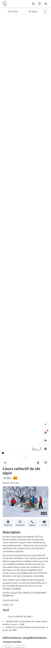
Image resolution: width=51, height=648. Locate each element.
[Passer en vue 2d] (45, 440)
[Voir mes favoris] (39, 3)
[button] (25, 11)
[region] (25, 233)
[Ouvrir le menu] (45, 3)
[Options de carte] (45, 433)
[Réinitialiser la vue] (45, 425)
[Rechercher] (33, 3)
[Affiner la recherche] (45, 11)
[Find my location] (45, 449)
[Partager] (38, 462)
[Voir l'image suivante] (44, 503)
